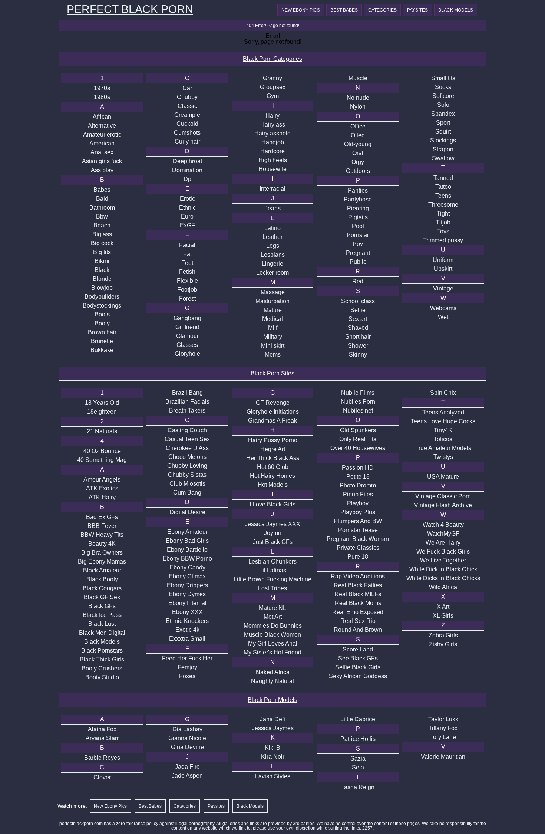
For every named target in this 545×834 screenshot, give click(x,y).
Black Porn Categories (272, 59)
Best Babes (344, 10)
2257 (367, 828)
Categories (382, 10)
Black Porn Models (272, 700)
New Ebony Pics (300, 10)
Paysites (417, 10)
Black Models (455, 10)
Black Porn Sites (272, 373)
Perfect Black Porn (130, 9)
